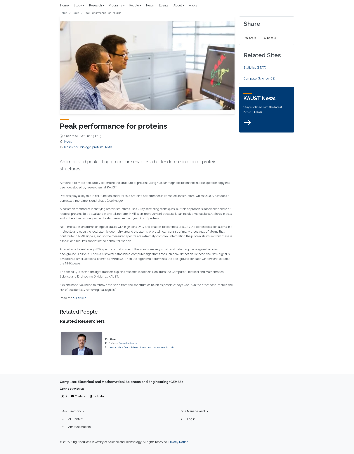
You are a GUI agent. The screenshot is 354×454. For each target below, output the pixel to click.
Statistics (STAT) (255, 67)
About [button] (177, 5)
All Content (76, 419)
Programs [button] (115, 5)
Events (163, 5)
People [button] (134, 5)
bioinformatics (116, 347)
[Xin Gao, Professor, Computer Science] (81, 343)
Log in (191, 419)
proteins (97, 147)
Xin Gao (110, 339)
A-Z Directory (71, 411)
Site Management (193, 411)
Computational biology (135, 347)
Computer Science (128, 343)
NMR (108, 147)
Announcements (79, 427)
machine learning (156, 347)
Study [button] (78, 5)
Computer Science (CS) (259, 78)
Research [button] (95, 5)
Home (64, 5)
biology (85, 147)
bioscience (71, 147)
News (150, 5)
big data (170, 347)
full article (79, 298)
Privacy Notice (178, 442)
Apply (193, 5)
